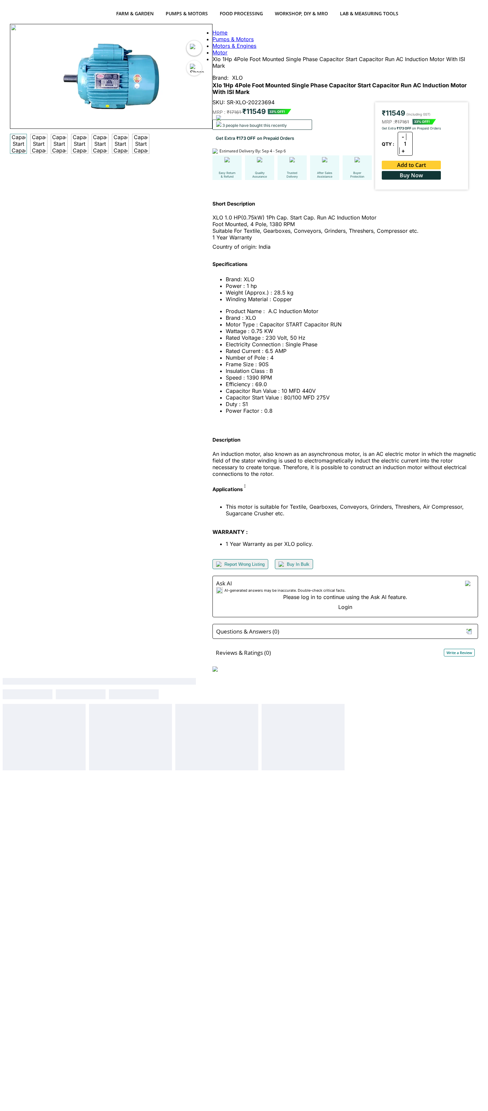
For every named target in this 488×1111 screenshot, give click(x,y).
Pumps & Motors (187, 13)
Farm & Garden (135, 13)
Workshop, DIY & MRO (301, 13)
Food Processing (241, 13)
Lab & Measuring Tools (369, 13)
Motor (219, 52)
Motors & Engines (234, 46)
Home (219, 32)
